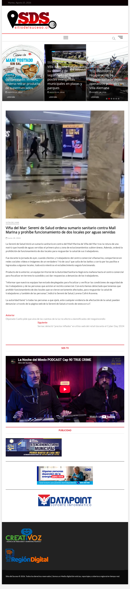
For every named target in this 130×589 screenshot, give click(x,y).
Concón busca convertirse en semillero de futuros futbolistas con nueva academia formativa (109, 79)
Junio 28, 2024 (14, 238)
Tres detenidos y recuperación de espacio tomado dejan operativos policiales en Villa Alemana (66, 79)
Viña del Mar (12, 222)
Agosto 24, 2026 (16, 92)
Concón (95, 66)
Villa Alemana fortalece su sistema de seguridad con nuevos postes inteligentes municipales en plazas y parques (24, 77)
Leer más (13, 97)
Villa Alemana (14, 62)
